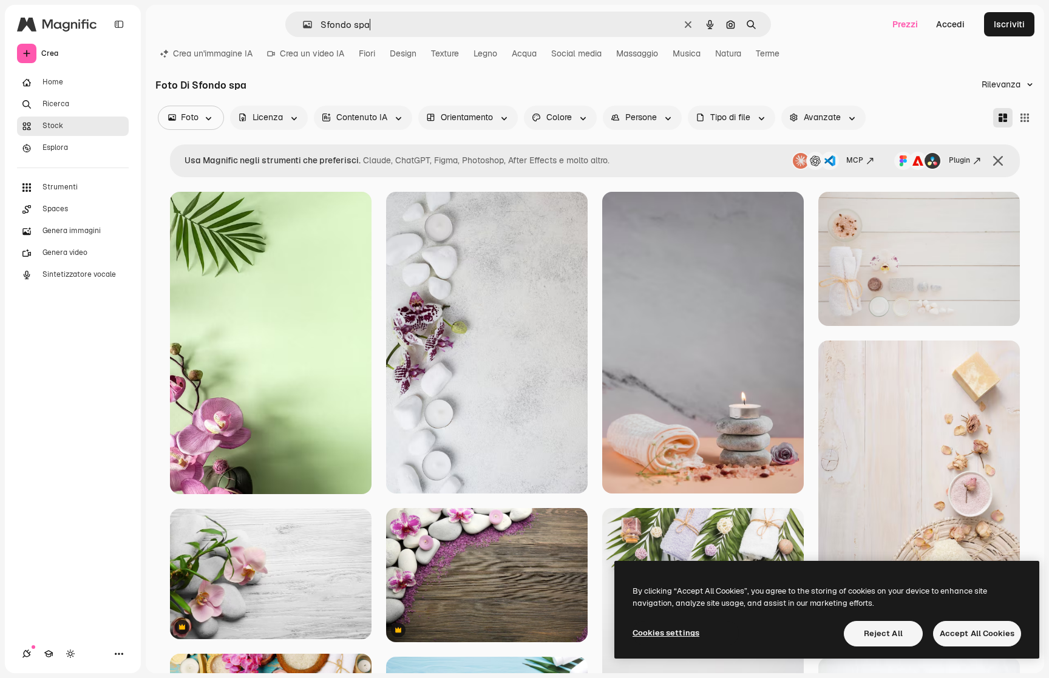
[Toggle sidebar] (119, 24)
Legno (485, 53)
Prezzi (905, 24)
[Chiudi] (998, 161)
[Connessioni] (26, 653)
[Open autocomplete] (302, 24)
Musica (687, 53)
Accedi (950, 24)
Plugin (959, 160)
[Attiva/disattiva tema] (70, 653)
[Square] (1024, 117)
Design (403, 53)
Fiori (367, 53)
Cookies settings (666, 633)
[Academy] (48, 653)
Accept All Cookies (977, 633)
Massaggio (637, 53)
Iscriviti (1009, 24)
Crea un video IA (312, 53)
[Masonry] (1003, 117)
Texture (445, 53)
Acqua (524, 53)
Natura (728, 53)
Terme (767, 53)
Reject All (883, 633)
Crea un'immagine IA (213, 53)
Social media (576, 53)
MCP (854, 160)
